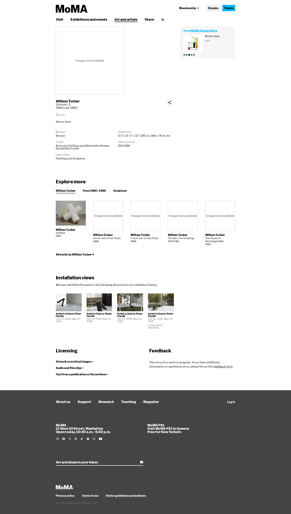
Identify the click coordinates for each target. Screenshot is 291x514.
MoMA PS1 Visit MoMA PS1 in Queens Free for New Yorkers (168, 428)
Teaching (128, 402)
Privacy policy (65, 495)
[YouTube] (100, 439)
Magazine (151, 402)
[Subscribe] (141, 462)
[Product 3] (189, 55)
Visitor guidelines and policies (126, 495)
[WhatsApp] (94, 439)
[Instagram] (57, 439)
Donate (213, 8)
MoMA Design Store (204, 30)
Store (149, 19)
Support (84, 402)
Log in (231, 402)
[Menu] (162, 19)
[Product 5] (194, 55)
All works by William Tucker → (75, 254)
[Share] (169, 102)
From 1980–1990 (94, 190)
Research (106, 402)
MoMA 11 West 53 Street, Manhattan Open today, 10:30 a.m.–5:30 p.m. (83, 428)
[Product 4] (191, 55)
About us (63, 402)
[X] (70, 439)
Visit (59, 19)
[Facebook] (63, 439)
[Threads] (76, 439)
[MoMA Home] (71, 9)
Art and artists (125, 19)
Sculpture (120, 190)
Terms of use (90, 495)
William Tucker (68, 101)
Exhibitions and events (88, 19)
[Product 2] (186, 55)
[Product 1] (184, 55)
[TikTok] (82, 439)
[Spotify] (88, 439)
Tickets (229, 8)
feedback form (223, 366)
